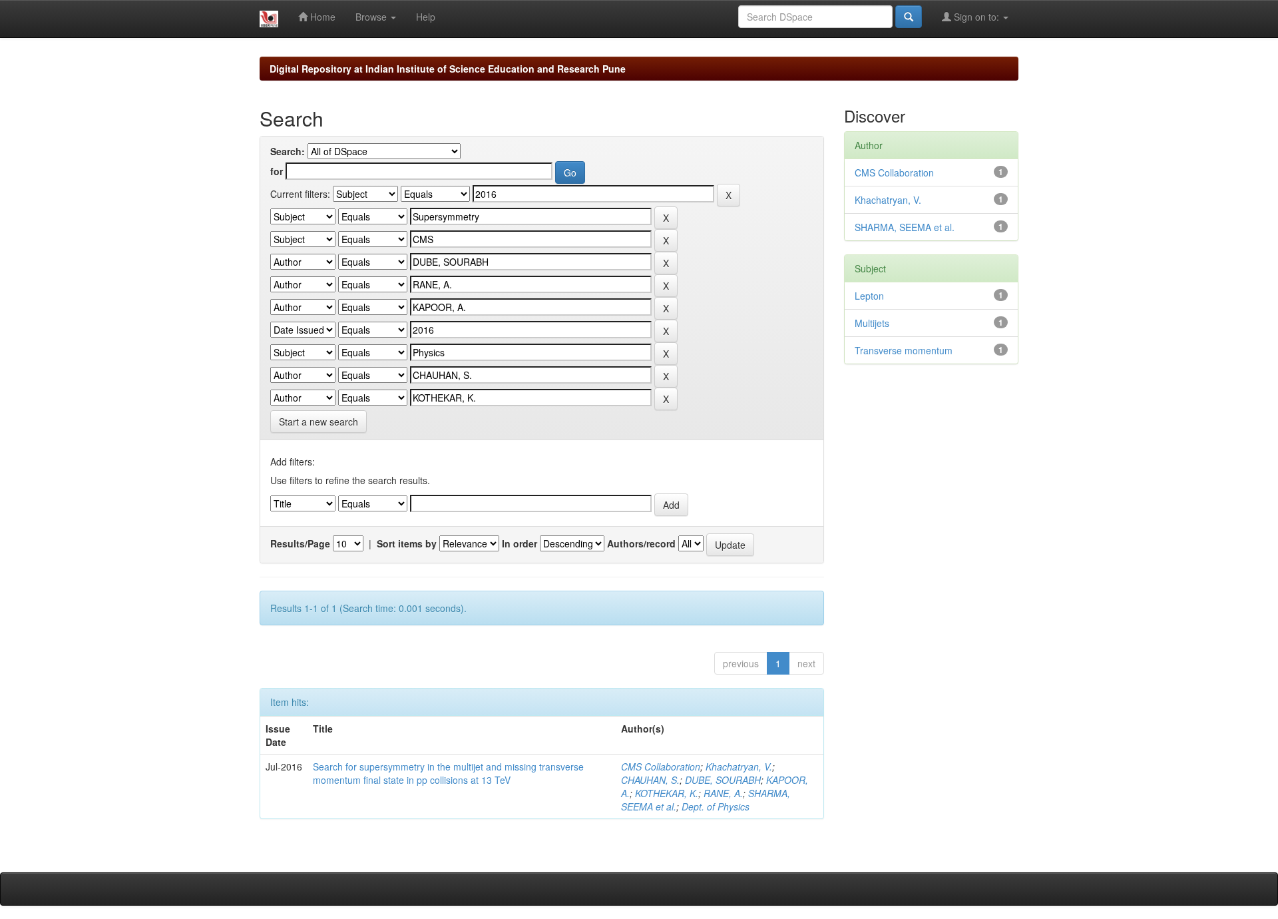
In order (519, 543)
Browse (372, 16)
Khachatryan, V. (739, 766)
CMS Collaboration (660, 766)
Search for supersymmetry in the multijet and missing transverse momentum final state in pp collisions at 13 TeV (448, 773)
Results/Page (300, 543)
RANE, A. (723, 793)
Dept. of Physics (715, 806)
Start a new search (318, 421)
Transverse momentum (904, 350)
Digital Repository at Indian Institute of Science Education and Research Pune (448, 68)
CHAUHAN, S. (650, 779)
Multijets (872, 323)
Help (425, 16)
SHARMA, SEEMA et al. (905, 227)
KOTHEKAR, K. (666, 793)
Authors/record (641, 543)
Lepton (869, 295)
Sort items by (407, 543)
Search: (287, 151)
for (276, 171)
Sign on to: (976, 16)
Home (321, 16)
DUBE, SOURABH (723, 779)
